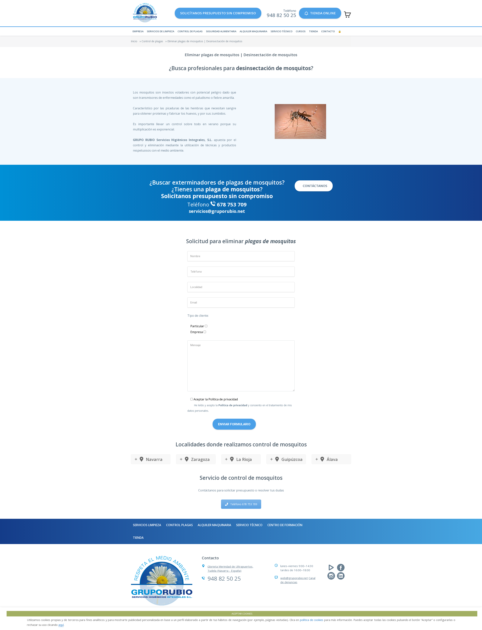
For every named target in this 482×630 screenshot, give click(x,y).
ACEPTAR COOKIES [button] (242, 613)
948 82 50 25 (281, 15)
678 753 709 (232, 204)
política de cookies (311, 620)
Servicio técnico (281, 31)
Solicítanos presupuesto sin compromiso (218, 13)
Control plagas (179, 525)
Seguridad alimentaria (221, 31)
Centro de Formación (284, 525)
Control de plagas (190, 31)
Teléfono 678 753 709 (243, 504)
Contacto (328, 31)
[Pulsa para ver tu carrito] (347, 14)
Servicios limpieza (147, 525)
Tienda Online (323, 13)
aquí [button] (61, 625)
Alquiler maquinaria (253, 31)
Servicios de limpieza (160, 31)
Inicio (134, 41)
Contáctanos (314, 186)
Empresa (138, 31)
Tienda (313, 31)
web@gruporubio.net (294, 578)
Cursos (301, 31)
